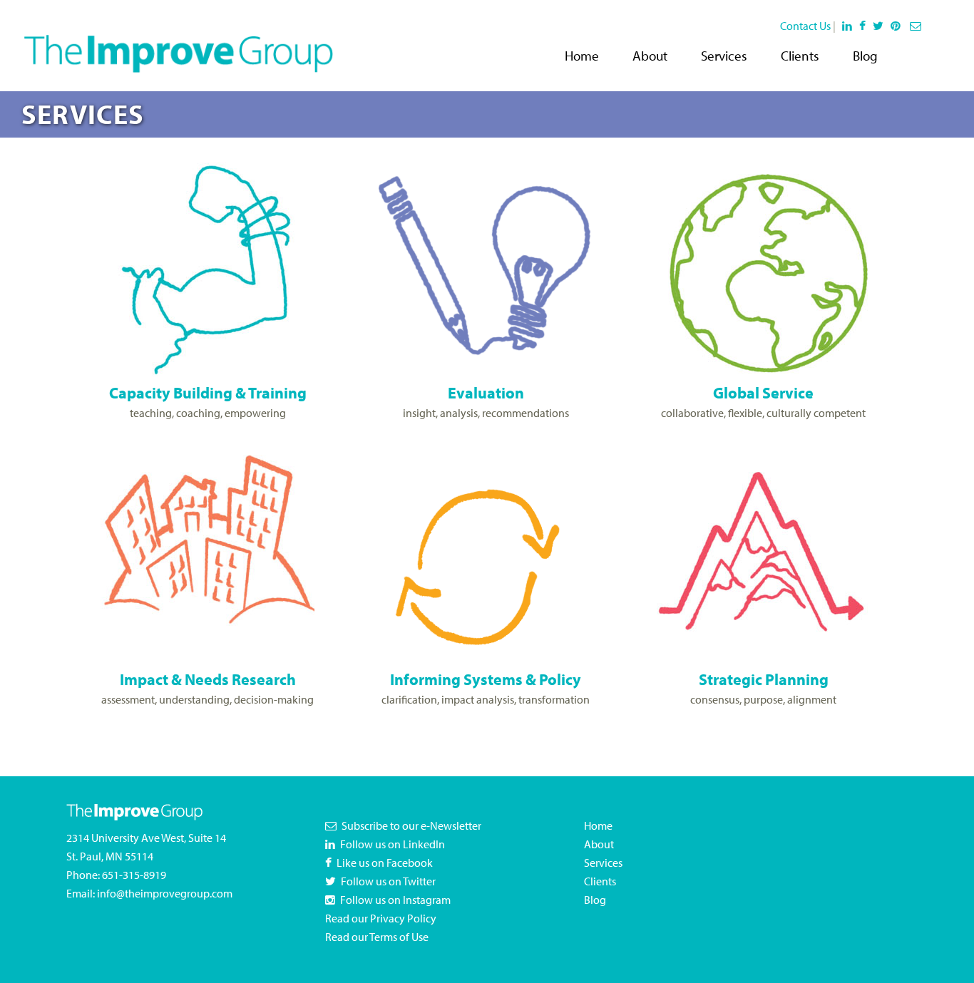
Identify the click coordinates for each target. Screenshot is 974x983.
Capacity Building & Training (208, 392)
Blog (865, 55)
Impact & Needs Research (208, 679)
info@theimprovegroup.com (164, 893)
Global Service (763, 392)
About (649, 55)
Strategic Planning (764, 679)
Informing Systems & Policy (485, 679)
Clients (800, 55)
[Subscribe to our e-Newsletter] (917, 26)
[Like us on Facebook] (865, 26)
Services (724, 55)
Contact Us (805, 26)
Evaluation (486, 392)
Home (582, 55)
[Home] (178, 44)
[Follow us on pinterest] (898, 26)
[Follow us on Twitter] (880, 26)
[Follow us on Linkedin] (847, 26)
